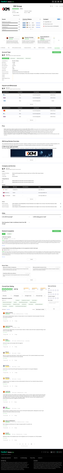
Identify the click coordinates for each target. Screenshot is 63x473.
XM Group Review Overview (16, 47)
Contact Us (40, 457)
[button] (58, 2)
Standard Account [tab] (5, 58)
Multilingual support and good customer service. (13, 169)
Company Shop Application (6, 457)
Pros (8, 47)
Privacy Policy (32, 457)
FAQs (34, 47)
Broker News (50, 47)
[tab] (16, 217)
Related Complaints (41, 47)
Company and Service (27, 47)
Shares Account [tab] (28, 58)
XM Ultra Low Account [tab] (20, 58)
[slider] (16, 8)
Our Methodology (23, 457)
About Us (15, 457)
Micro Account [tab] (13, 58)
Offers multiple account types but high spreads (13, 55)
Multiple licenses (25, 20)
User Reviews (57, 47)
